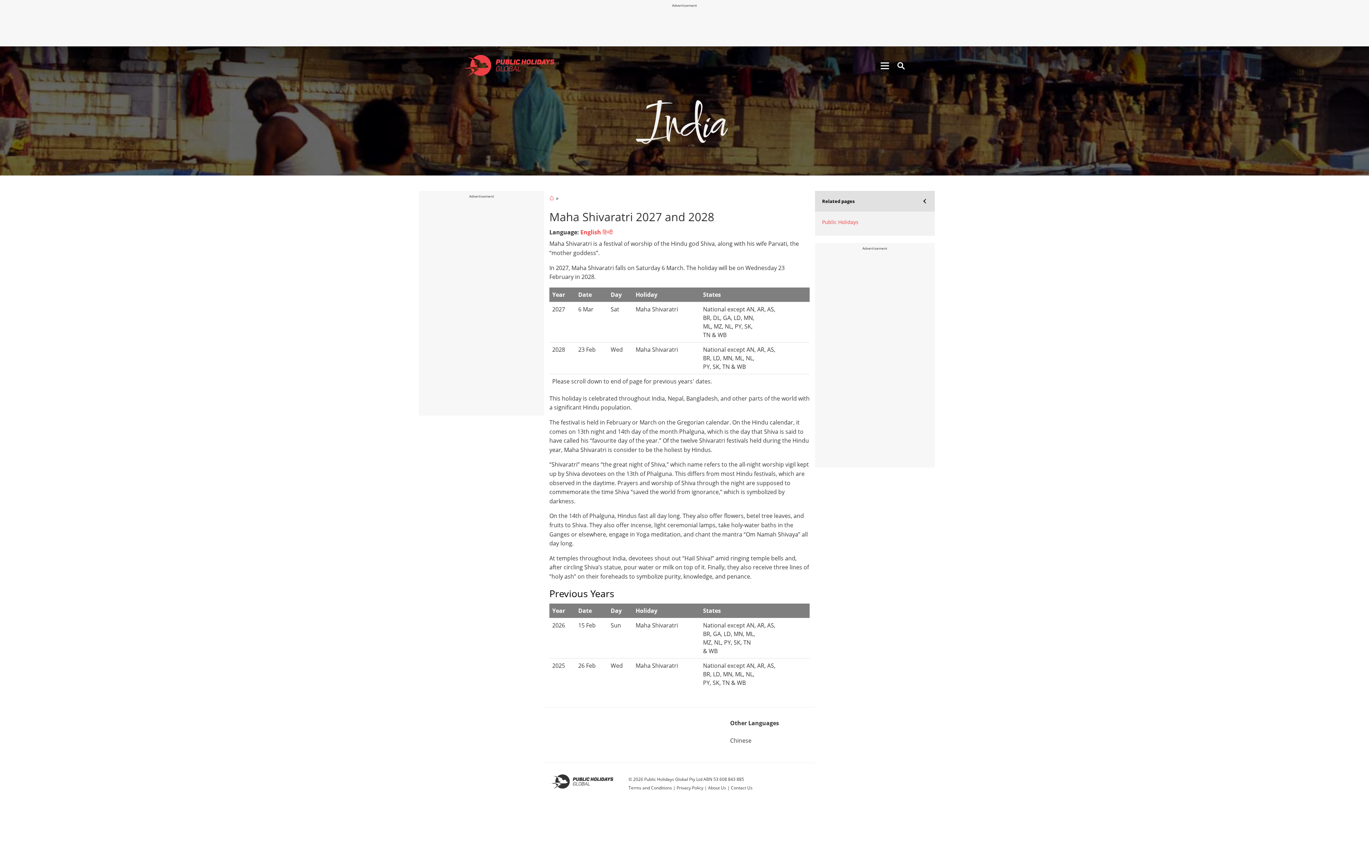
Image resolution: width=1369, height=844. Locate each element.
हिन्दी (608, 232)
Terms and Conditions (650, 788)
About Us (717, 788)
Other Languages (754, 723)
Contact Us (742, 788)
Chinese (741, 740)
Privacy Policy (690, 788)
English (590, 232)
